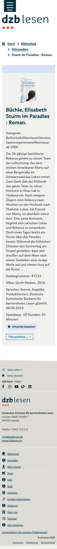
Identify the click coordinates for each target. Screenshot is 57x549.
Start (11, 44)
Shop (10, 473)
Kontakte (12, 460)
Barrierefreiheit (48, 542)
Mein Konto (14, 467)
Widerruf (12, 505)
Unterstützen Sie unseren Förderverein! (24, 532)
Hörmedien (20, 49)
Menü (10, 10)
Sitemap (12, 518)
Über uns (12, 512)
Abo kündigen (15, 525)
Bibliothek (28, 44)
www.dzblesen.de (12, 440)
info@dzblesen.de (12, 436)
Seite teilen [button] (13, 370)
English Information (18, 499)
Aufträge (12, 492)
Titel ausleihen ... (20, 337)
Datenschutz (32, 542)
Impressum (18, 542)
